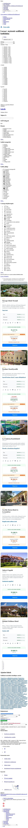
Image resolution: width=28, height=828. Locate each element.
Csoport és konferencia (11, 246)
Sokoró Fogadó (7, 570)
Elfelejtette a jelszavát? (5, 719)
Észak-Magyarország (7, 18)
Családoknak (9, 217)
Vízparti (6, 171)
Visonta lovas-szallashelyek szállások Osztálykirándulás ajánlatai (11, 708)
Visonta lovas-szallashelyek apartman (9, 678)
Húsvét (7, 239)
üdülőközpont (6, 156)
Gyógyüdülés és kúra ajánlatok (13, 222)
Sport (6, 194)
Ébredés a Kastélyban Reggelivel (11, 448)
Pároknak (8, 226)
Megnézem (14, 345)
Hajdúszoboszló (6, 19)
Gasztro (6, 193)
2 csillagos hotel (6, 161)
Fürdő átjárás (8, 179)
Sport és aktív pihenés (11, 245)
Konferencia (7, 180)
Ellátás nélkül (6, 133)
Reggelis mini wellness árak (9, 521)
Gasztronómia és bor (10, 229)
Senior (7, 223)
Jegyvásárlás (6, 9)
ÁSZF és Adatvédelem (8, 798)
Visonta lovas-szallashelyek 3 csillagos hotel (14, 680)
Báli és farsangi (9, 248)
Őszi (7, 206)
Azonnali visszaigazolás (10, 169)
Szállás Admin (7, 758)
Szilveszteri (8, 212)
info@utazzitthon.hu (9, 781)
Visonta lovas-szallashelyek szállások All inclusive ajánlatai (13, 701)
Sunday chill (5, 631)
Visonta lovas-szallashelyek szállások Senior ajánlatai (14, 699)
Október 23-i (9, 243)
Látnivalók (5, 8)
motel (4, 160)
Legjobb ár (8, 270)
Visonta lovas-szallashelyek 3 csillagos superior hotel (14, 681)
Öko (6, 198)
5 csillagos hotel (6, 153)
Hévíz (4, 20)
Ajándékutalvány (7, 3)
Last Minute (8, 220)
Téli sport (7, 196)
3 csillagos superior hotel (8, 149)
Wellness (7, 170)
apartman (5, 144)
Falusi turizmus (8, 185)
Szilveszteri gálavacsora (8, 134)
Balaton (5, 16)
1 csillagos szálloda (7, 155)
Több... (2, 139)
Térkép (4, 37)
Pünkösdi (8, 265)
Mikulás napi (9, 257)
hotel (4, 158)
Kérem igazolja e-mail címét (7, 724)
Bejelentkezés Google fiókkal (7, 713)
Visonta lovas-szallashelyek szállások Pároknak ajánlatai (14, 702)
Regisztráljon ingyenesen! (14, 723)
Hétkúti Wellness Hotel (10, 621)
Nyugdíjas (7, 176)
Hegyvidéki (7, 182)
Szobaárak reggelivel (7, 581)
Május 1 (8, 264)
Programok (5, 7)
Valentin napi (9, 256)
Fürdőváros (7, 174)
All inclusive (6, 132)
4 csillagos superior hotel (8, 152)
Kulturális (8, 253)
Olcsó (6, 197)
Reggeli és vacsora (7, 128)
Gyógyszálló (7, 184)
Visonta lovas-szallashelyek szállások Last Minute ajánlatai (13, 697)
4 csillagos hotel (6, 150)
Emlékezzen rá (4, 718)
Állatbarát (7, 177)
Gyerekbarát (7, 186)
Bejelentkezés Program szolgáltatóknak (12, 768)
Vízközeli (7, 173)
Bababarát (7, 175)
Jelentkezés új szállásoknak (10, 762)
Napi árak (5, 310)
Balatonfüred (6, 21)
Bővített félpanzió (7, 137)
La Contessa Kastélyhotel (11, 439)
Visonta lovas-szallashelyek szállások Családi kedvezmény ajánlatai (14, 703)
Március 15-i (9, 237)
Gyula (4, 24)
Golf (6, 192)
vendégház (5, 145)
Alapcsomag (9, 260)
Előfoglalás (8, 215)
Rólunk (5, 775)
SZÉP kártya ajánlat (10, 236)
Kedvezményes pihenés (11, 262)
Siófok (4, 22)
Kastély (6, 187)
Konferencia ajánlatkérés (9, 734)
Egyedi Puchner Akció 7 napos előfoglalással (14, 377)
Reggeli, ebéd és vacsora (8, 131)
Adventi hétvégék (10, 250)
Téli (7, 234)
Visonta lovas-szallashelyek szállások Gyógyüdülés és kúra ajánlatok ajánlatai (14, 698)
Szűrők (3, 109)
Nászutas (5, 191)
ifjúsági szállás (6, 154)
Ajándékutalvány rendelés (9, 737)
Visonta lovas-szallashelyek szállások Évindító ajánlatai (12, 696)
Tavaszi (8, 267)
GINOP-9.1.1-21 (8, 789)
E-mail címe (3, 715)
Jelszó (2, 716)
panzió (4, 147)
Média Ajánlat (7, 765)
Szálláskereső (20, 5)
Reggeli (5, 129)
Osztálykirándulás (10, 232)
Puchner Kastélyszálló (10, 369)
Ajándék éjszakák (10, 240)
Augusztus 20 (9, 214)
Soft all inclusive (6, 136)
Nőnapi (7, 251)
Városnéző (7, 181)
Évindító (8, 218)
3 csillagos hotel (6, 148)
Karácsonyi (8, 211)
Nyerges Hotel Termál (10, 301)
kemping (5, 159)
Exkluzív (7, 190)
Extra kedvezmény (10, 259)
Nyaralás (8, 268)
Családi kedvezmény (10, 228)
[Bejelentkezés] (4, 12)
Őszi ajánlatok (6, 4)
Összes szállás (6, 27)
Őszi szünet (8, 209)
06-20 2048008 (8, 778)
